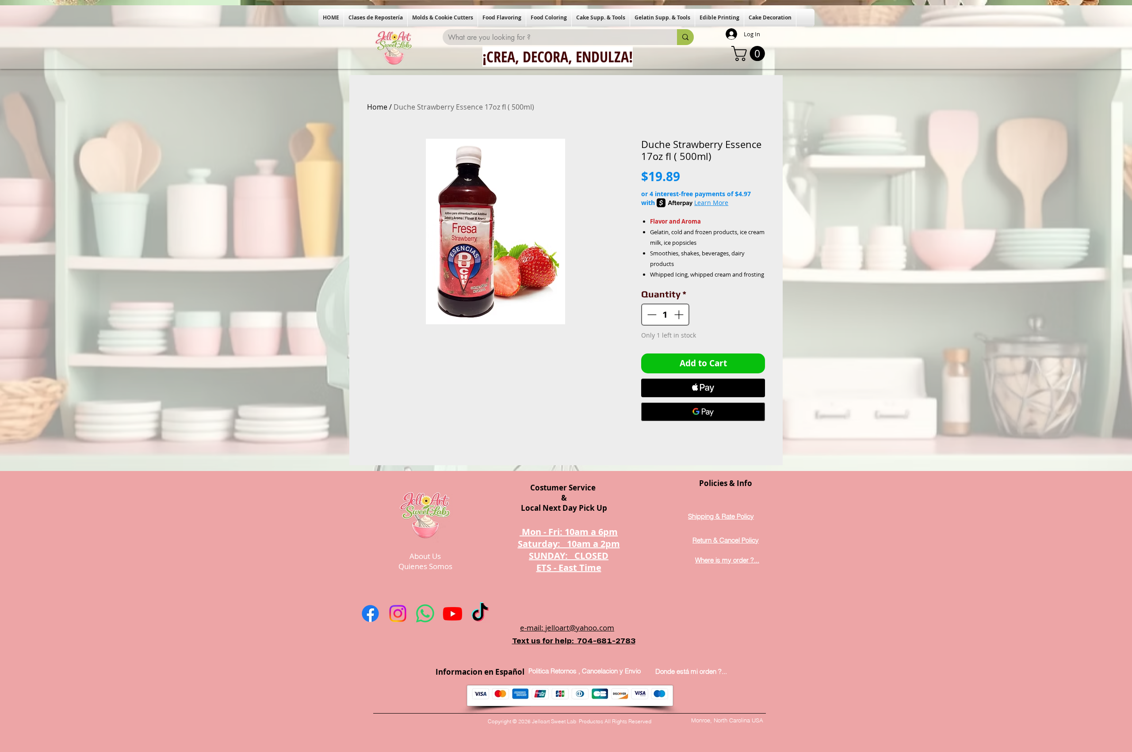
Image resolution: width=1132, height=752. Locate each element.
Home (377, 107)
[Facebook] (370, 613)
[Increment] (680, 314)
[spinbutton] (665, 314)
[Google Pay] (703, 412)
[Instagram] (397, 613)
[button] (375, 18)
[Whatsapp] (425, 613)
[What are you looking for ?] (685, 37)
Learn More (711, 202)
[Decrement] (651, 314)
